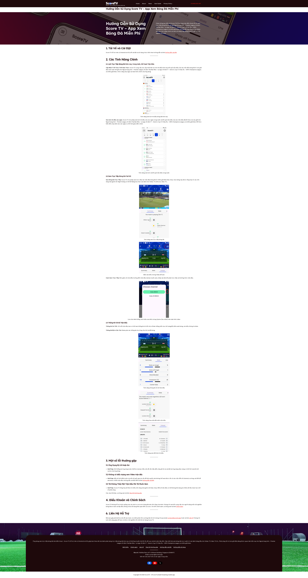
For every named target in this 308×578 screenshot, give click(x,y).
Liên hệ (191, 518)
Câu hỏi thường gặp (135, 493)
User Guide (157, 3)
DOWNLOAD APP (196, 3)
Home (137, 3)
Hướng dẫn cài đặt (171, 52)
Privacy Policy (168, 3)
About (144, 3)
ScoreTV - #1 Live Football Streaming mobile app (115, 5)
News (150, 3)
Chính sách (179, 506)
